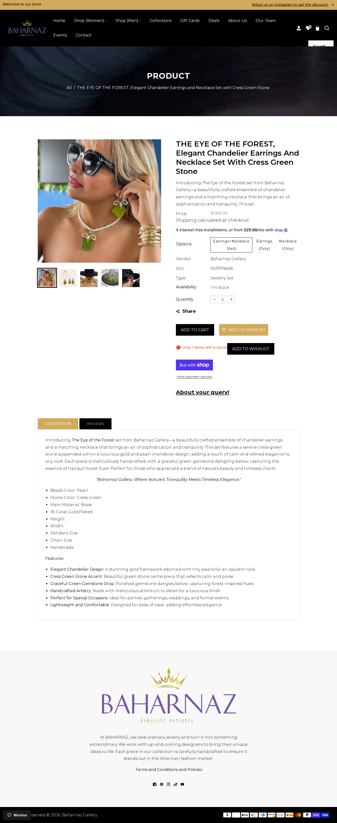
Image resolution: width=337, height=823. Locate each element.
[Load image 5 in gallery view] (131, 278)
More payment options (194, 376)
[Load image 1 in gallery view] (47, 278)
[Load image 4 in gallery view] (110, 278)
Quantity (184, 299)
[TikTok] (175, 784)
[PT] (162, 784)
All (69, 87)
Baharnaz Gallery (228, 258)
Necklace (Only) (288, 245)
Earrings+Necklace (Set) (231, 245)
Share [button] (189, 311)
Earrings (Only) (264, 245)
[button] (317, 28)
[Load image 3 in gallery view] (89, 278)
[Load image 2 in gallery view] (68, 278)
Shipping (186, 220)
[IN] (168, 784)
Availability (186, 287)
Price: (181, 213)
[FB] (155, 784)
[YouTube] (182, 784)
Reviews (95, 423)
